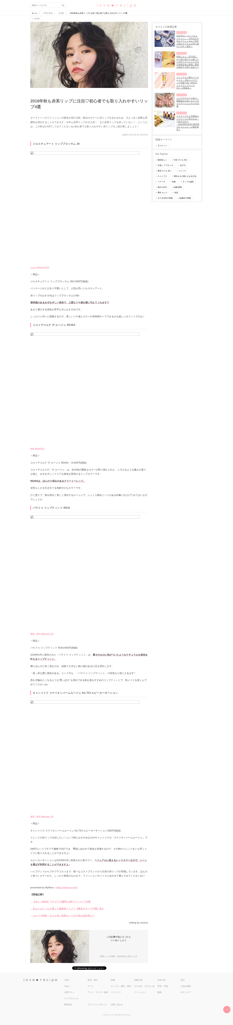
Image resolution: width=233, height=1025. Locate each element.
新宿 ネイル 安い (165, 171)
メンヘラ (182, 171)
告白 (183, 980)
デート (91, 986)
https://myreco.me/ (66, 887)
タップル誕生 (188, 182)
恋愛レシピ (116, 5)
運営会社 (68, 1004)
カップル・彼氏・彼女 (121, 986)
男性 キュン (163, 193)
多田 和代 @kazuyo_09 (41, 634)
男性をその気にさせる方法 (185, 176)
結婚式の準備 (185, 198)
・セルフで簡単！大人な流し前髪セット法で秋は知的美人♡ (62, 915)
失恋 (176, 193)
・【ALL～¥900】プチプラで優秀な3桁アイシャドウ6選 (60, 901)
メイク (37, 19)
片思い (67, 980)
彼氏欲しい (162, 160)
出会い (67, 986)
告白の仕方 (162, 187)
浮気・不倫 (162, 986)
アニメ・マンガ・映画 (98, 992)
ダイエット (162, 146)
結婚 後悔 (178, 187)
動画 (159, 992)
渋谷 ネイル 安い (181, 160)
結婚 (113, 980)
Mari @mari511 (37, 448)
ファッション (140, 992)
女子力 (183, 165)
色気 (174, 182)
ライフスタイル (71, 998)
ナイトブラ (162, 176)
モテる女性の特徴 (165, 198)
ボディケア (186, 992)
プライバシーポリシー (97, 1004)
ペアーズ (161, 182)
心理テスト (69, 992)
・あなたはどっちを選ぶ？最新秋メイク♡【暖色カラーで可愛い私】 (67, 908)
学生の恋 (161, 980)
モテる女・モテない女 (144, 986)
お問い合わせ (117, 1004)
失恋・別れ (93, 980)
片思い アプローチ (165, 165)
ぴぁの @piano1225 (39, 267)
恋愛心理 (138, 980)
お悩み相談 (186, 986)
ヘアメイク (116, 992)
